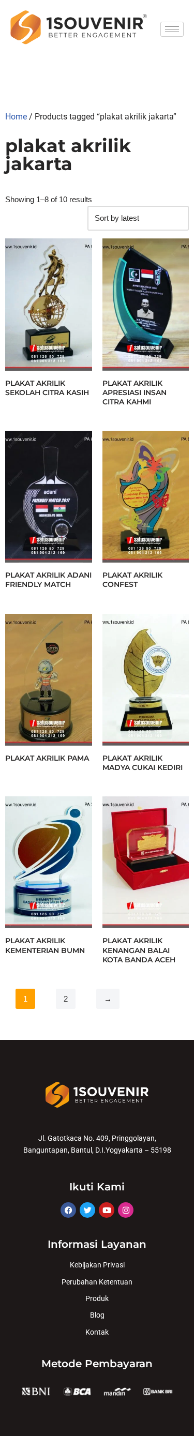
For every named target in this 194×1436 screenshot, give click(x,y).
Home (16, 117)
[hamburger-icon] (172, 29)
